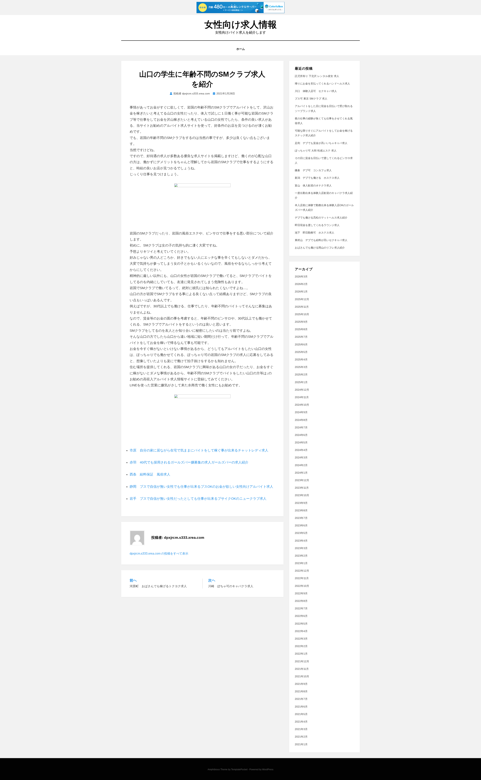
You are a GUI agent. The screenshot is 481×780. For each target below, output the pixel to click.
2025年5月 (301, 351)
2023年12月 (302, 480)
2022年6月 (301, 615)
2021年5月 (301, 714)
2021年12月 (302, 661)
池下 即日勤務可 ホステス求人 (314, 232)
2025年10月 (302, 314)
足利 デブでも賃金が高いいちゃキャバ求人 (321, 143)
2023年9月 (301, 502)
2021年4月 (301, 721)
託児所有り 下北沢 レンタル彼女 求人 (317, 76)
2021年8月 (301, 691)
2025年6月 (301, 344)
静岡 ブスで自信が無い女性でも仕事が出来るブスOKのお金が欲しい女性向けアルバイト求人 (201, 486)
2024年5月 (301, 442)
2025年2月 (301, 374)
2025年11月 (302, 306)
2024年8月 (301, 419)
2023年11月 (302, 487)
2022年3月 (301, 638)
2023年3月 (301, 548)
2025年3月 (301, 367)
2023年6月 (301, 525)
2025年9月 (301, 321)
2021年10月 (302, 676)
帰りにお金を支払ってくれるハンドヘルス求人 (322, 83)
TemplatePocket (239, 769)
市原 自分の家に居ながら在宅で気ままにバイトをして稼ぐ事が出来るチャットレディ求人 (199, 450)
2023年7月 (301, 517)
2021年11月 (302, 668)
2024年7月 (301, 427)
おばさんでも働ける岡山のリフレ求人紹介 (320, 247)
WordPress (267, 769)
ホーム (240, 48)
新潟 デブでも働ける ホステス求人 (317, 177)
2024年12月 (302, 389)
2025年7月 (301, 336)
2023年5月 (301, 532)
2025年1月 (301, 382)
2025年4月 (301, 359)
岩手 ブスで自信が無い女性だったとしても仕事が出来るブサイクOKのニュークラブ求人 (198, 498)
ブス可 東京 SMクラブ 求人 (311, 98)
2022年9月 (301, 593)
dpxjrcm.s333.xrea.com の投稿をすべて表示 (159, 553)
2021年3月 (301, 729)
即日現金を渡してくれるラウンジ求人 (317, 225)
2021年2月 (301, 736)
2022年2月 (301, 646)
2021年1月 (301, 744)
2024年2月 (301, 465)
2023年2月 (301, 555)
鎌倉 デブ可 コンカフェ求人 (313, 170)
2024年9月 (301, 412)
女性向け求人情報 (240, 24)
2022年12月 (302, 570)
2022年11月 (302, 578)
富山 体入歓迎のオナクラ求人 (313, 185)
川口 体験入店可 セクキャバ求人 (316, 91)
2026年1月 (301, 291)
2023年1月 (301, 563)
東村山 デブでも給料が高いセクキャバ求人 (321, 240)
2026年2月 (301, 284)
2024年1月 (301, 472)
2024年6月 (301, 434)
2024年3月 (301, 457)
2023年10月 (302, 495)
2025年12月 (302, 299)
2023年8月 (301, 510)
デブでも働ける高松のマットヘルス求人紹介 (321, 217)
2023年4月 (301, 540)
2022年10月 (302, 585)
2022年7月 (301, 608)
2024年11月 (302, 397)
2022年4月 (301, 631)
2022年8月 (301, 600)
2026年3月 (301, 276)
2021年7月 (301, 698)
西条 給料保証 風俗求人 (150, 474)
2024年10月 (302, 404)
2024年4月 (301, 449)
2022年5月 (301, 623)
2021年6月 (301, 706)
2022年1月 (301, 653)
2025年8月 (301, 329)
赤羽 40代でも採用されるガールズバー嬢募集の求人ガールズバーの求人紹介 (189, 462)
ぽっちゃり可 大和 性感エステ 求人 (316, 150)
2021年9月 (301, 683)
